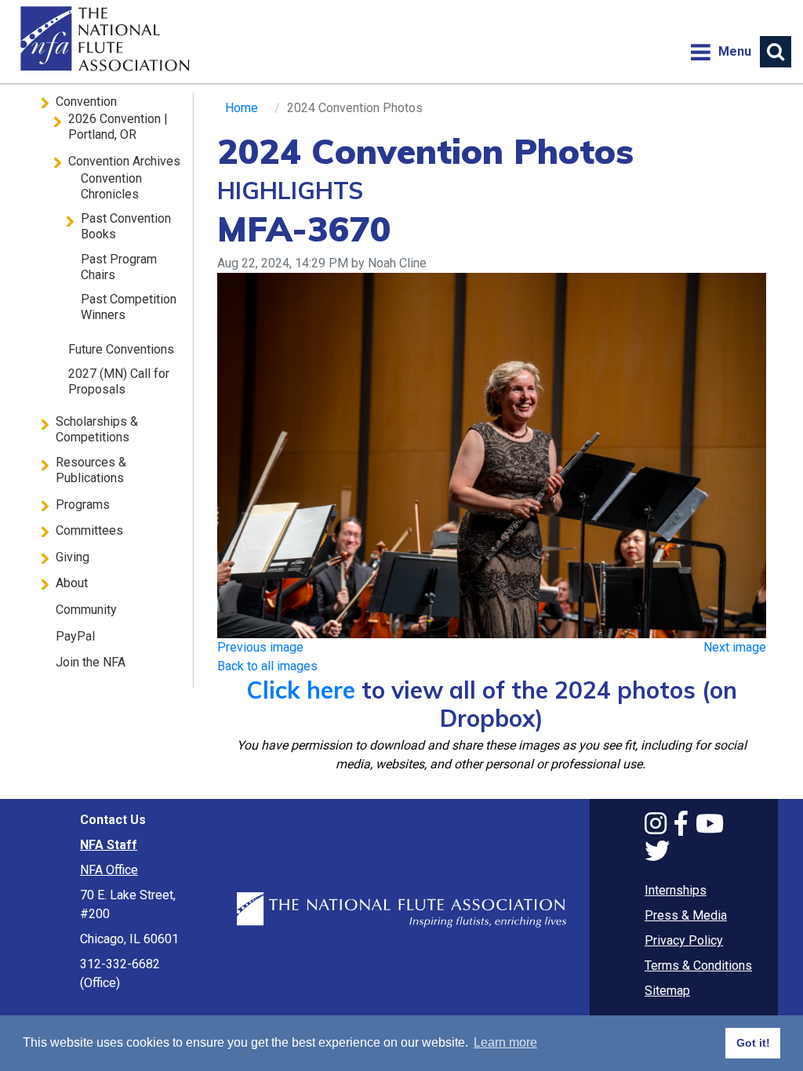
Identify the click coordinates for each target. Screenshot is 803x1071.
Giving (72, 557)
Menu (720, 51)
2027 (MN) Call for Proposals (118, 381)
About (72, 582)
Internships (676, 890)
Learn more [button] (505, 1042)
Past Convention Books (126, 226)
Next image (734, 647)
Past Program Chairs (119, 267)
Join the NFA (90, 662)
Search (775, 51)
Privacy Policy (684, 940)
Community (86, 609)
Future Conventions (121, 349)
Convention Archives (124, 161)
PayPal (75, 636)
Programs (83, 504)
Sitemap (667, 990)
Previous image (260, 647)
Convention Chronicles (111, 186)
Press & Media (686, 915)
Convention (86, 101)
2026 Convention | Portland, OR (118, 126)
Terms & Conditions (698, 965)
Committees (89, 530)
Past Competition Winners (128, 307)
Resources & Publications (91, 470)
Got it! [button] (753, 1043)
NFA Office (109, 869)
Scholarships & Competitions (97, 429)
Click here (300, 689)
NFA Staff (108, 844)
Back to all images (267, 666)
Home (103, 39)
